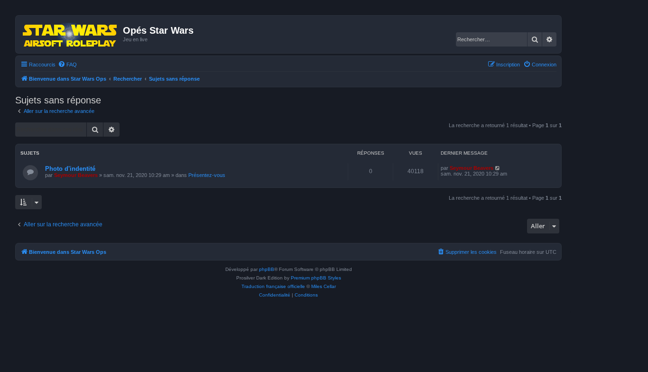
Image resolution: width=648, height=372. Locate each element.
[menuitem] (67, 64)
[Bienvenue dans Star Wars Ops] (70, 34)
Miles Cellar (323, 286)
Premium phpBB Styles (316, 277)
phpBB (266, 269)
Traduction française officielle (273, 286)
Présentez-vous (206, 175)
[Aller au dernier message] (498, 168)
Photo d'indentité (70, 168)
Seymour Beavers (76, 175)
